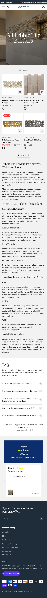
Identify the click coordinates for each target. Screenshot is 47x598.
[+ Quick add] (20, 92)
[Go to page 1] (18, 155)
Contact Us (6, 540)
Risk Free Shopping (9, 544)
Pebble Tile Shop (7, 97)
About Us (5, 532)
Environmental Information (7, 553)
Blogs (4, 536)
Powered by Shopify (25, 591)
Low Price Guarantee (10, 548)
